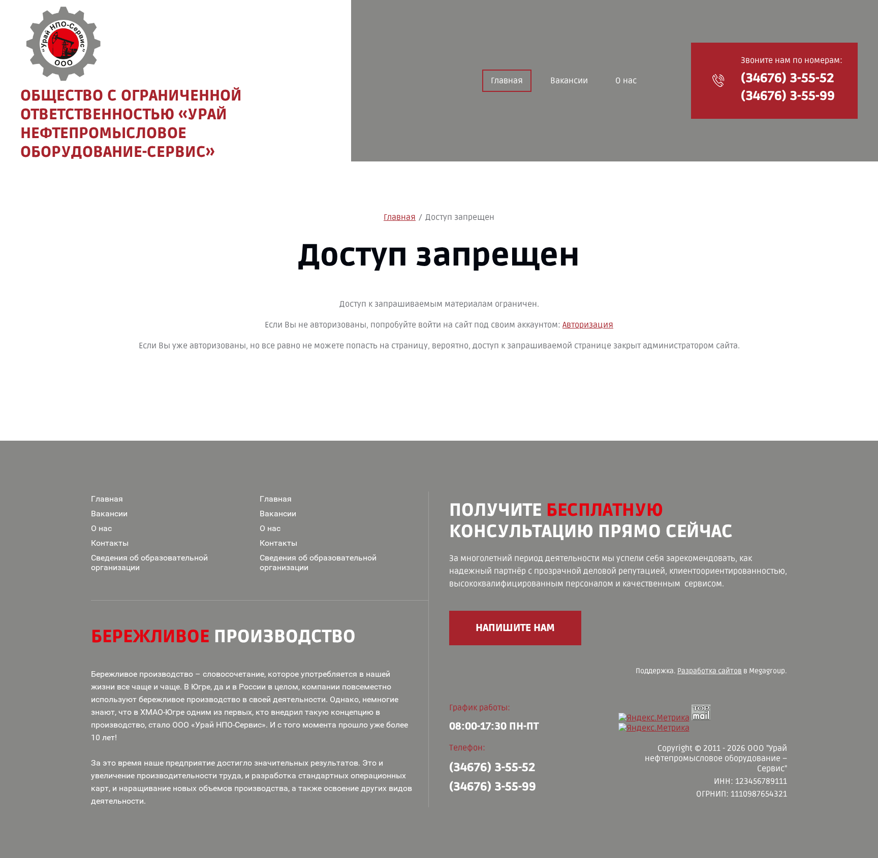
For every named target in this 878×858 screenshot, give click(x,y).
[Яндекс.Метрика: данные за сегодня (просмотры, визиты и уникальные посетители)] (653, 718)
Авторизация (587, 325)
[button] (718, 81)
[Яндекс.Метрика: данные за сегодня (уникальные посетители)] (653, 728)
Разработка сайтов (709, 671)
